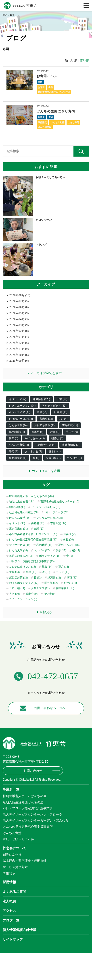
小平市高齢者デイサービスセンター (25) (33, 534)
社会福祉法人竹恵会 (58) (23, 512)
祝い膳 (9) (49, 593)
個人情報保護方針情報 (19, 930)
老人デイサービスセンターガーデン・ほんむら (35, 820)
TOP (5, 15)
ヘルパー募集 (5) (19, 444)
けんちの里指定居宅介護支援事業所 (28, 826)
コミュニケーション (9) (23, 599)
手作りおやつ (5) (35, 438)
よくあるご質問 (14, 891)
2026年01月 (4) (19, 336)
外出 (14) (47, 566)
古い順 (84, 60)
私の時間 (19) (44, 544)
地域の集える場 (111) (21, 501)
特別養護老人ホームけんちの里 (24, 796)
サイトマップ (13, 939)
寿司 (40, 82)
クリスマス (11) (40, 588)
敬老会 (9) (32, 593)
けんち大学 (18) (18, 550)
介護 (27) (39, 528)
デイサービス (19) (19, 544)
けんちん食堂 (57, 122)
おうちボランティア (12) (23, 582)
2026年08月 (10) (19, 295)
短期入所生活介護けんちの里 (23, 802)
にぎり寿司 (73, 122)
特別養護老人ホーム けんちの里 (54, 92)
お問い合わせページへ (49, 708)
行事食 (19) (60, 412)
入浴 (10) (14, 593)
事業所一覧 (11, 789)
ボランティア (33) (19, 412)
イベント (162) (17, 399)
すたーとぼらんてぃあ (18, 839)
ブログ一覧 (11, 920)
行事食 (41, 117)
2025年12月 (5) (19, 343)
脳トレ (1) (55, 451)
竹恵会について (14, 848)
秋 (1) (36, 457)
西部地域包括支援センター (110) (59, 501)
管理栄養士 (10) (65, 588)
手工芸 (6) (72, 431)
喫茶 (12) (72, 577)
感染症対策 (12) (18, 577)
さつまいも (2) (33, 451)
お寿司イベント (49, 76)
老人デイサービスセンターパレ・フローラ (32, 814)
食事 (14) (14, 572)
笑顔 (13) (31, 572)
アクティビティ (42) (54, 405)
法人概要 (9, 901)
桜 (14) (63, 418)
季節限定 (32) (58, 523)
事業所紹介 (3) (70, 444)
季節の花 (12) (70, 425)
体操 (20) (68, 539)
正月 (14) (63, 566)
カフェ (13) (62, 572)
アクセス (9, 911)
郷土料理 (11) (17, 431)
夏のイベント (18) (68, 544)
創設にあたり (12, 854)
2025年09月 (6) (19, 360)
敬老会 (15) (46, 418)
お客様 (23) (69, 534)
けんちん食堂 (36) (19, 517)
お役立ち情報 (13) (44, 425)
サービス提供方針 (15, 867)
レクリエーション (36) (49, 517)
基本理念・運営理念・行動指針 (24, 860)
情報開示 (9, 873)
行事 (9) (54, 431)
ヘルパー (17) (42, 550)
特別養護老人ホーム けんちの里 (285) (31, 496)
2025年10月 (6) (19, 355)
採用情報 (9, 882)
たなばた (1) (74, 457)
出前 (50, 87)
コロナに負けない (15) (22, 566)
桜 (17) (76, 550)
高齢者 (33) (37, 523)
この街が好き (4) (45, 444)
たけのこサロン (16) (21, 418)
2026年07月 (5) (19, 301)
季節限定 (42, 122)
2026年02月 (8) (19, 330)
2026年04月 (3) (19, 319)
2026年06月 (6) (19, 307)
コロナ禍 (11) (17, 588)
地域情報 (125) (41, 399)
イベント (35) (17, 523)
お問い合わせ (32, 770)
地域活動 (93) (17, 507)
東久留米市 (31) (18, 528)
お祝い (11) (70, 582)
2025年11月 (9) (19, 349)
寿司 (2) (13, 451)
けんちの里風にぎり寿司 (56, 111)
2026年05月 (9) (19, 313)
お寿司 (41, 87)
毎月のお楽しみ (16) (21, 555)
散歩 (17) (61, 550)
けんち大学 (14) (18, 425)
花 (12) (38, 577)
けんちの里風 (44, 127)
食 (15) (70, 555)
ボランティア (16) (49, 555)
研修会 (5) (57, 438)
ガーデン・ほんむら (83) (45, 507)
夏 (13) (46, 572)
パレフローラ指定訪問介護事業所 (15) (31, 561)
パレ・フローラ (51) (56, 512)
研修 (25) (42, 412)
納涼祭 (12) (54, 577)
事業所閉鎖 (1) (17, 457)
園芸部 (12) (51, 582)
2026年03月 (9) (19, 325)
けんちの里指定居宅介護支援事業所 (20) (33, 539)
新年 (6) (13, 438)
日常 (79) (62, 399)
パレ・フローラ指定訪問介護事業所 (28, 808)
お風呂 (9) (37, 431)
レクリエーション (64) (22, 405)
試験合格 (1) (53, 457)
